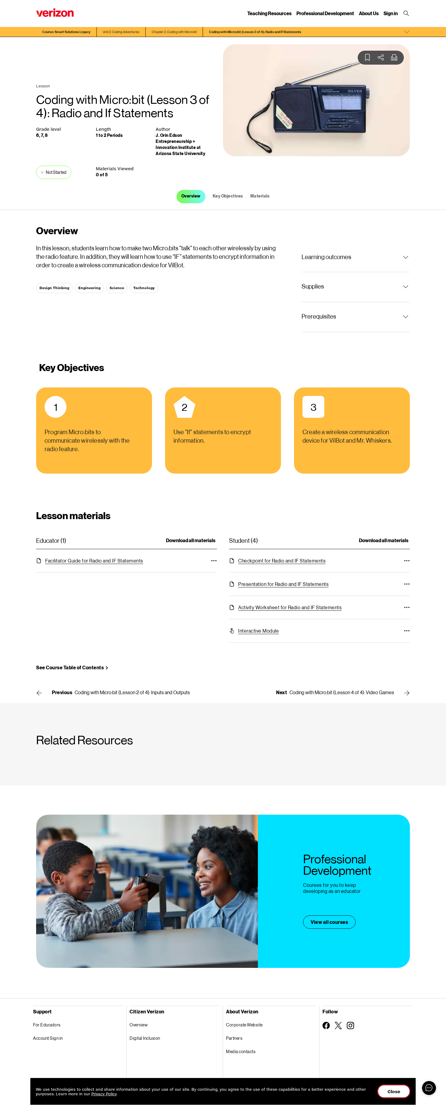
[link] (94, 561)
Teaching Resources (269, 13)
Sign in (390, 13)
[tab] (191, 196)
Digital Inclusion (145, 1038)
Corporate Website (244, 1024)
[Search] (407, 13)
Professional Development (325, 13)
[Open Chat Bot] (429, 1088)
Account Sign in (48, 1038)
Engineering (89, 288)
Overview (138, 1024)
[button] (356, 256)
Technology (144, 288)
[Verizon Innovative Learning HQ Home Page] (55, 12)
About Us (369, 13)
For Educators (47, 1024)
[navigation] (223, 32)
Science (117, 288)
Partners (234, 1038)
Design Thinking (54, 288)
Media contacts (240, 1051)
